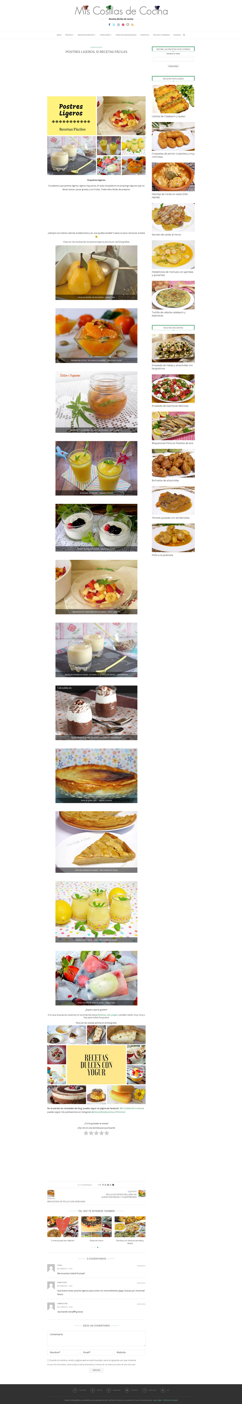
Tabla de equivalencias (126, 35)
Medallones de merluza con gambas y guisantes (172, 274)
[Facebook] (109, 24)
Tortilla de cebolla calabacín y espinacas (169, 314)
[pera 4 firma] (96, 247)
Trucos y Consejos (161, 35)
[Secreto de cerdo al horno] (173, 217)
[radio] (86, 1133)
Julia (59, 1265)
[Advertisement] (96, 75)
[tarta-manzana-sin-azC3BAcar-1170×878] (96, 813)
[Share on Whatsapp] (110, 1185)
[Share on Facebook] (102, 1185)
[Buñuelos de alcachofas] (173, 463)
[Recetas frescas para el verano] (130, 1226)
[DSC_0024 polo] (96, 952)
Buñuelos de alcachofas (165, 480)
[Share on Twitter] (105, 1185)
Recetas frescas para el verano (130, 1241)
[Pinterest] (123, 24)
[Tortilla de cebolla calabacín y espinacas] (173, 295)
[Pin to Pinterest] (108, 1185)
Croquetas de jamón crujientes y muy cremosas (173, 155)
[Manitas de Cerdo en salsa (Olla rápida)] (173, 177)
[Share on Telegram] (113, 1185)
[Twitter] (113, 24)
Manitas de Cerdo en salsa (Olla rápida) (170, 196)
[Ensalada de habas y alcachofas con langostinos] (173, 348)
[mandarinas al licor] (96, 310)
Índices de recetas (86, 35)
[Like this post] (100, 1185)
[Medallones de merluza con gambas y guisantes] (173, 254)
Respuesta (141, 1266)
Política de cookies (170, 1400)
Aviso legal (157, 1400)
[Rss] (132, 24)
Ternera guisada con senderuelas (171, 517)
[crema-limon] (96, 882)
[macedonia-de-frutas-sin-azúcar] (96, 561)
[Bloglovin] (127, 24)
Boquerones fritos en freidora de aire (172, 443)
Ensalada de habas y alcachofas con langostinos (172, 367)
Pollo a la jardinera (162, 555)
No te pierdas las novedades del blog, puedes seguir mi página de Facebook (83, 1108)
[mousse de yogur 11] (96, 505)
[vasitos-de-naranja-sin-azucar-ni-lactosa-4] (96, 624)
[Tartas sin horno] (62, 1226)
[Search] (184, 35)
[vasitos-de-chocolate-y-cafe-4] (96, 687)
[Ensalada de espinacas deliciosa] (173, 388)
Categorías (105, 35)
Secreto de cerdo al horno (166, 234)
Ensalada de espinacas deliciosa (170, 405)
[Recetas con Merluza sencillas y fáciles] (96, 1226)
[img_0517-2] (96, 373)
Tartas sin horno (63, 1241)
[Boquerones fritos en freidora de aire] (173, 426)
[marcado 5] (96, 750)
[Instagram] (118, 24)
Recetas (69, 35)
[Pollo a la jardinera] (173, 538)
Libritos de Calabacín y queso (168, 116)
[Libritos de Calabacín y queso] (173, 99)
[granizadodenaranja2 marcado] (96, 442)
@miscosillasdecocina (103, 1112)
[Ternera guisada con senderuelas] (173, 500)
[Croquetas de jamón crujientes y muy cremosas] (173, 136)
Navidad (177, 35)
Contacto (144, 35)
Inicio (59, 35)
